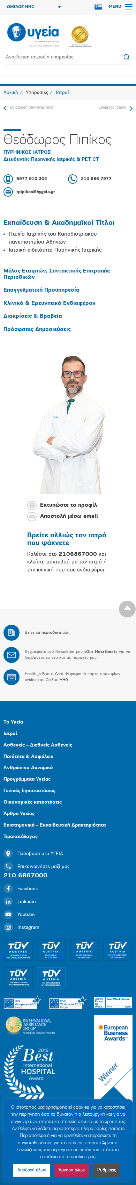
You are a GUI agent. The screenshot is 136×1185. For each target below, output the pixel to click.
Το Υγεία (13, 722)
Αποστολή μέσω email (69, 516)
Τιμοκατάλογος (20, 836)
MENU (116, 7)
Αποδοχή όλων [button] (31, 1170)
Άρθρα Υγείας (19, 813)
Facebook (27, 889)
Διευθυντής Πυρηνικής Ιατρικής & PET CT (51, 159)
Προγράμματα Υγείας (27, 779)
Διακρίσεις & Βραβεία (32, 316)
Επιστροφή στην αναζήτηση (32, 108)
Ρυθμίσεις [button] (106, 1170)
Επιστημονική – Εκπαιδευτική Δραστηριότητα (54, 825)
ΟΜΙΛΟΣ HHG (21, 7)
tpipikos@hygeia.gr (35, 192)
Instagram (28, 927)
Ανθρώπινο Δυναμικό (28, 768)
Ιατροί (10, 733)
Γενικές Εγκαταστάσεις (29, 790)
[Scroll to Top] (127, 609)
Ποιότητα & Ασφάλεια (28, 756)
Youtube (26, 914)
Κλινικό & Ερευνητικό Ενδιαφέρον (49, 303)
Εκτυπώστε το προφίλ (68, 505)
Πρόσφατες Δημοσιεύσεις (37, 329)
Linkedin (26, 901)
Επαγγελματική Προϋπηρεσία (41, 290)
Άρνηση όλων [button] (72, 1170)
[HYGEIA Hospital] (32, 35)
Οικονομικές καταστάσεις (32, 802)
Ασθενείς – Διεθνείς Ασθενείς (37, 745)
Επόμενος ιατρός (112, 108)
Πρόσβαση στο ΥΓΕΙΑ (40, 853)
